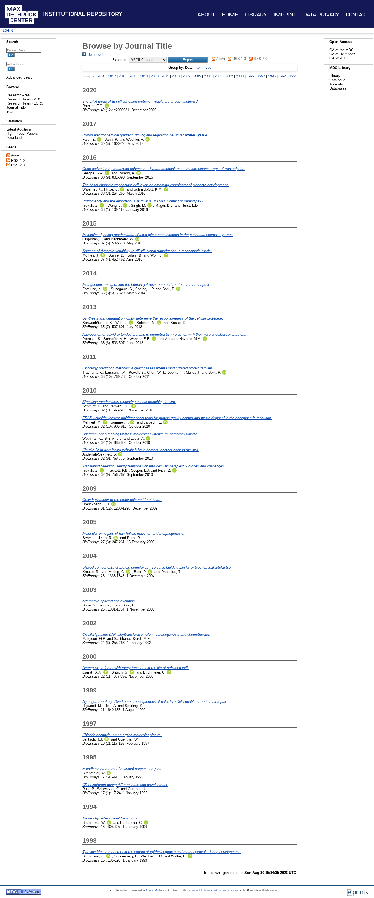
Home (230, 14)
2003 (218, 76)
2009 (186, 76)
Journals (336, 84)
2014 (144, 76)
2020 (101, 76)
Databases (337, 88)
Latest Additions (19, 129)
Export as (120, 60)
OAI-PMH (337, 58)
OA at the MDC (341, 50)
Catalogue (337, 80)
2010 (176, 76)
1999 (250, 76)
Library (256, 14)
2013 (155, 76)
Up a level (94, 55)
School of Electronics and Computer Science (213, 890)
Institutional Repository (82, 14)
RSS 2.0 (18, 165)
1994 (282, 76)
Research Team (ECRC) (25, 103)
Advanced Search (20, 77)
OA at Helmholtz (342, 54)
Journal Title (16, 107)
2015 (133, 76)
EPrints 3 (151, 890)
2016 (122, 76)
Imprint (285, 14)
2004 (208, 76)
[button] (188, 60)
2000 (240, 76)
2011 (165, 76)
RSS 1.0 (18, 161)
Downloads (15, 138)
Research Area (18, 95)
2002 (229, 76)
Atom (15, 156)
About (206, 14)
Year (9, 112)
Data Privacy (321, 14)
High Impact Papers (22, 133)
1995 (272, 76)
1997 (261, 76)
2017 (112, 76)
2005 (197, 76)
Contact (357, 14)
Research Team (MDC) (24, 99)
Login (8, 30)
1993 (293, 76)
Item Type (203, 67)
